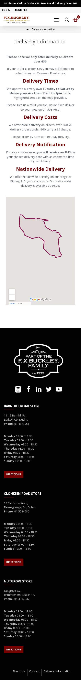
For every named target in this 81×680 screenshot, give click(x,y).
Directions (13, 474)
